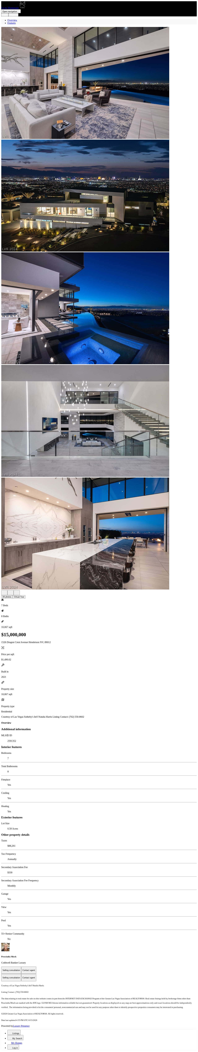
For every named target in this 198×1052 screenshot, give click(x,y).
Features (11, 23)
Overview (12, 20)
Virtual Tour (19, 597)
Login (4, 15)
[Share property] (17, 592)
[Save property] (10, 592)
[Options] (4, 592)
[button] (99, 83)
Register (13, 15)
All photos (6, 597)
